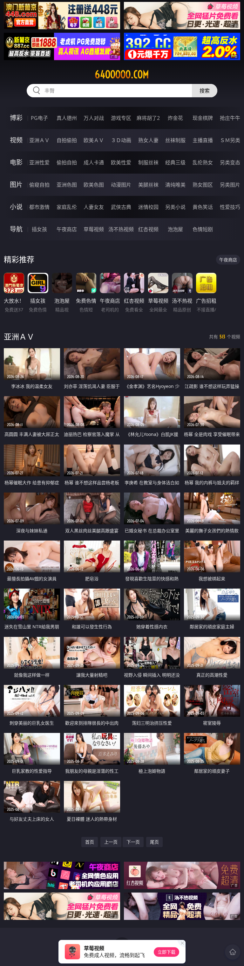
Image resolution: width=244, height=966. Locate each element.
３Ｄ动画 (121, 140)
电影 (16, 162)
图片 (16, 184)
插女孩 (39, 229)
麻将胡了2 (148, 117)
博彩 (16, 118)
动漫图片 (121, 184)
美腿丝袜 (148, 184)
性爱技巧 (230, 207)
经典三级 (175, 162)
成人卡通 (94, 162)
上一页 (111, 842)
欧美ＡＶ (94, 140)
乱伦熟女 (203, 162)
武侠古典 (121, 207)
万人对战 (94, 117)
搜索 (205, 90)
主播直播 (203, 140)
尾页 (154, 842)
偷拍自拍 (67, 162)
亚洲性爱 (39, 162)
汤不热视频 (121, 229)
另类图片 (230, 184)
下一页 (133, 842)
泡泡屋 (175, 229)
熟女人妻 (148, 140)
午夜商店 (67, 229)
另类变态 (230, 162)
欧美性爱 (121, 162)
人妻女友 (94, 207)
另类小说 (175, 207)
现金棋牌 (203, 117)
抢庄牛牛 (230, 117)
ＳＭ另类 (230, 140)
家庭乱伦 (67, 207)
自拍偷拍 (67, 140)
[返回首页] (232, 952)
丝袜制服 (175, 140)
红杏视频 (148, 229)
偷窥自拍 (39, 184)
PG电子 (39, 117)
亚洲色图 (67, 184)
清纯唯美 (175, 184)
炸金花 (175, 117)
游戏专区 (121, 117)
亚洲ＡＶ (39, 140)
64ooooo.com (122, 74)
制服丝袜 (148, 162)
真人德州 (67, 117)
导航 (16, 229)
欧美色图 (94, 184)
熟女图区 (203, 184)
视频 (16, 140)
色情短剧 (203, 229)
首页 (89, 842)
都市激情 (39, 207)
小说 (16, 207)
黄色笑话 (203, 207)
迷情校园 (148, 207)
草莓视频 (94, 229)
